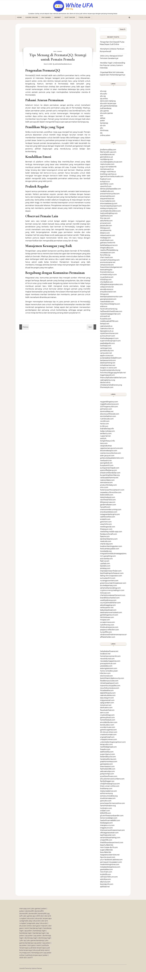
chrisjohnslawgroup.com (110, 784)
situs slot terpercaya (108, 103)
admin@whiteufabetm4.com (63, 64)
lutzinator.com (106, 808)
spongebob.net (106, 463)
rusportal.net (105, 436)
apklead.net (105, 887)
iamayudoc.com (106, 744)
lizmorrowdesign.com (108, 818)
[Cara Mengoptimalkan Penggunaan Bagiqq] (23, 327)
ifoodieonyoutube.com (109, 681)
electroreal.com (106, 676)
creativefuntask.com (108, 735)
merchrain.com (106, 872)
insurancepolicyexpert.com (111, 206)
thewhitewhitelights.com (110, 304)
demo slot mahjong (108, 101)
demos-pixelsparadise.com (110, 189)
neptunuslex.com (107, 164)
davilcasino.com (106, 708)
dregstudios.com (106, 248)
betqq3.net (104, 324)
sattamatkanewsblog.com (110, 588)
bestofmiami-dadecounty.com (112, 678)
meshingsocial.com (107, 527)
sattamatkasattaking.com (110, 838)
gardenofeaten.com (108, 505)
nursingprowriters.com (109, 581)
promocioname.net (107, 262)
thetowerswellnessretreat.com (112, 830)
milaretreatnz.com (107, 235)
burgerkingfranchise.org (110, 475)
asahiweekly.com (106, 752)
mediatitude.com (107, 191)
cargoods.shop (106, 446)
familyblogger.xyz (107, 781)
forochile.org (105, 255)
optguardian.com (107, 703)
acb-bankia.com (106, 559)
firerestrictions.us (107, 272)
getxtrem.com (106, 522)
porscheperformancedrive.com (112, 803)
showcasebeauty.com (108, 203)
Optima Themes (36, 968)
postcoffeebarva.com (108, 470)
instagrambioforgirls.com (110, 514)
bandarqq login (36, 928)
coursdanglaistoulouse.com (111, 162)
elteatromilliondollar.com (110, 473)
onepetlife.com (106, 840)
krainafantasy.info (107, 429)
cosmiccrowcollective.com (110, 453)
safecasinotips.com (107, 771)
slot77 (30, 958)
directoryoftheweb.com (109, 414)
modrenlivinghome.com (109, 864)
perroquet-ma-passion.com (111, 862)
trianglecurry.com (107, 825)
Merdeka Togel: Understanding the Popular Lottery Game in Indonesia (112, 65)
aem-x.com (104, 713)
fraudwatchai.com (107, 710)
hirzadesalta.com (107, 690)
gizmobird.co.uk (106, 157)
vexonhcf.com (105, 186)
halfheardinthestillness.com (111, 311)
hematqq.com (37, 953)
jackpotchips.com (107, 774)
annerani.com (105, 223)
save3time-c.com (106, 184)
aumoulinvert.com (107, 336)
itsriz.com (103, 443)
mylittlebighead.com (108, 747)
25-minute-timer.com (108, 732)
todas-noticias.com (107, 431)
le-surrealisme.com (107, 201)
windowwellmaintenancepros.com (114, 634)
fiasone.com (105, 536)
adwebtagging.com (108, 605)
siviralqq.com (105, 568)
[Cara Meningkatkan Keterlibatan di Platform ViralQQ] (91, 327)
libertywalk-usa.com (108, 152)
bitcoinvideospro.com (108, 451)
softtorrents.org (106, 793)
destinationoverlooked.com (111, 612)
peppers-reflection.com (109, 630)
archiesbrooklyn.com (108, 275)
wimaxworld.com (107, 265)
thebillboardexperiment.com (111, 842)
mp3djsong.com (106, 159)
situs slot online (25, 926)
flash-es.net (104, 561)
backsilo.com (105, 566)
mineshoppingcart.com (109, 683)
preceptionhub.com (108, 663)
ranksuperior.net (106, 607)
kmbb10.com (105, 519)
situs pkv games (106, 113)
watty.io (103, 438)
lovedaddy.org (106, 551)
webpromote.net (107, 287)
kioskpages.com (106, 823)
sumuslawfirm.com (107, 578)
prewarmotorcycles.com (109, 194)
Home (19, 17)
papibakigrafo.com (107, 343)
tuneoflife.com (106, 632)
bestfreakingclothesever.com (111, 573)
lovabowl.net (105, 654)
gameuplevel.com (107, 717)
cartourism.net (106, 353)
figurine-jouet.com (107, 857)
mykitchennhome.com (109, 333)
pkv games (104, 111)
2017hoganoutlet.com (109, 407)
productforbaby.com (108, 485)
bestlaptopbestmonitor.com (111, 297)
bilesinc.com (105, 233)
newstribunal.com (107, 659)
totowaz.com (105, 593)
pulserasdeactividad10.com (110, 358)
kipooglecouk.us (106, 331)
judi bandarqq (105, 108)
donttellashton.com (108, 416)
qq (101, 133)
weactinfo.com (106, 524)
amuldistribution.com (108, 722)
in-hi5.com (104, 426)
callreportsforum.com (109, 877)
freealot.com (105, 749)
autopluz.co (105, 181)
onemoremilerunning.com (110, 509)
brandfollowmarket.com (109, 598)
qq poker (28, 931)
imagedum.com (106, 828)
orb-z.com (104, 487)
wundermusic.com (107, 727)
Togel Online (84, 17)
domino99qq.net (106, 411)
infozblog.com (105, 279)
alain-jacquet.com (107, 456)
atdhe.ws (103, 306)
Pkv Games (46, 17)
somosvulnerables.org (109, 796)
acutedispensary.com (108, 585)
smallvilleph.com (106, 240)
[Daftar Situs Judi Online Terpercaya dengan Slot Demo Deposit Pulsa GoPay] (73, 7)
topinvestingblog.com (108, 213)
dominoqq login (31, 938)
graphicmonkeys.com (108, 761)
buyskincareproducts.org (110, 370)
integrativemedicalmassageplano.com (115, 554)
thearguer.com (106, 529)
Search (122, 29)
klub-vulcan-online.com (109, 786)
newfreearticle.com (108, 500)
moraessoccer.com (107, 252)
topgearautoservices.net (109, 855)
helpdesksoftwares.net (109, 651)
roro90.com (104, 421)
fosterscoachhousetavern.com (112, 490)
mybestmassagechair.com (110, 314)
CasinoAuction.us (107, 328)
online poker (105, 135)
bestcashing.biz (106, 270)
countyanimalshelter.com (110, 603)
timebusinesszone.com (109, 627)
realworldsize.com (107, 480)
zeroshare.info (105, 230)
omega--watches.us (108, 172)
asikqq (102, 118)
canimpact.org (106, 348)
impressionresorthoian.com (110, 571)
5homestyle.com (106, 387)
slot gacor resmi (34, 945)
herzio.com (104, 424)
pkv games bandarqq (108, 106)
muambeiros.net (106, 277)
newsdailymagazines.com (110, 661)
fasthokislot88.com (107, 769)
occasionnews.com (107, 622)
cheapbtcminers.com (108, 739)
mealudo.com (105, 541)
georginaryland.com (108, 299)
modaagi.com (105, 238)
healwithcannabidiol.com (110, 820)
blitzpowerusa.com (107, 502)
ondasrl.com (105, 811)
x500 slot (39, 916)
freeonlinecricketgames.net (111, 267)
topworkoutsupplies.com (110, 686)
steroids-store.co (106, 289)
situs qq (103, 91)
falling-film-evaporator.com (111, 576)
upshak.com (105, 563)
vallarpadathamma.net (109, 478)
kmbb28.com (105, 874)
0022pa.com (105, 228)
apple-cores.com (106, 355)
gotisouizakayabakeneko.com (112, 458)
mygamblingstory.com (109, 402)
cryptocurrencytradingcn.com (112, 590)
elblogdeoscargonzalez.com (111, 284)
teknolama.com (106, 482)
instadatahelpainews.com (110, 867)
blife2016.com (105, 813)
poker (102, 121)
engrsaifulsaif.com (107, 737)
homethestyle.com (107, 720)
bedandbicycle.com (108, 757)
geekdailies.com (106, 869)
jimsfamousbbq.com (108, 150)
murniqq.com (24, 953)
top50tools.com (106, 216)
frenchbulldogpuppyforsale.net (113, 373)
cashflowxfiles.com (107, 517)
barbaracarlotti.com (108, 360)
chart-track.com (106, 257)
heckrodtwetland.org (108, 309)
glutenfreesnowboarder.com (111, 815)
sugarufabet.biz (106, 850)
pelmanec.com (106, 409)
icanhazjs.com (105, 346)
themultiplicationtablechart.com (113, 377)
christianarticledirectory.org (111, 385)
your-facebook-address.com (111, 860)
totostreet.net (105, 705)
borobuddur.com (107, 725)
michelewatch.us (107, 169)
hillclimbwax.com (107, 617)
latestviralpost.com (107, 497)
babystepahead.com (108, 610)
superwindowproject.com (110, 341)
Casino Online (31, 17)
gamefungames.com (108, 730)
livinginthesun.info (107, 441)
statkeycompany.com (108, 208)
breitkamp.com (106, 788)
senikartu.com (105, 433)
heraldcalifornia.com (108, 759)
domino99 (29, 911)
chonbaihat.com (106, 282)
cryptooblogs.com (107, 715)
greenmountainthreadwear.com (113, 583)
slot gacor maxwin (40, 926)
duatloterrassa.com (107, 798)
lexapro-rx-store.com (108, 368)
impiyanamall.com (107, 700)
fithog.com (104, 294)
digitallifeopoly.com (108, 693)
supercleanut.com (107, 754)
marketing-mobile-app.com (111, 532)
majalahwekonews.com (109, 404)
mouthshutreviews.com (109, 688)
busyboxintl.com (106, 465)
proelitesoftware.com (108, 776)
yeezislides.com (106, 666)
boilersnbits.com (106, 495)
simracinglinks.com (107, 196)
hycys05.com (105, 507)
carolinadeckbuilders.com (110, 211)
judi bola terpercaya (37, 948)
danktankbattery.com (108, 539)
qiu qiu (103, 125)
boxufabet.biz (105, 852)
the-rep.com (105, 218)
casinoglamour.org (107, 380)
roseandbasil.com (107, 302)
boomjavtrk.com (106, 884)
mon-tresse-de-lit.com (109, 847)
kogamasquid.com (107, 375)
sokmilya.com (105, 879)
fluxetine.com (105, 319)
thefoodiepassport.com (109, 338)
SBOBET (57, 17)
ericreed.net (105, 316)
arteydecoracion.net (108, 292)
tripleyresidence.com (108, 791)
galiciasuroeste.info (107, 243)
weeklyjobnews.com (108, 600)
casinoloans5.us (106, 326)
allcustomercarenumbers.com (112, 779)
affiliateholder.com (107, 637)
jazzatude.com (106, 225)
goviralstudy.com (107, 350)
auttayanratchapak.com (109, 468)
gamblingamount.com (109, 615)
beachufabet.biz (106, 845)
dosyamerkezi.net (107, 199)
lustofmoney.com (107, 625)
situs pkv (103, 94)
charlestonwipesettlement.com (112, 595)
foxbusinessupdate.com (109, 549)
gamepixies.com (106, 764)
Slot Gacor (70, 17)
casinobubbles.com (107, 695)
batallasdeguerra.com (109, 245)
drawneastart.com (107, 766)
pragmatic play (26, 921)
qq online (104, 98)
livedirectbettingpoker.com (111, 546)
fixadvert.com (105, 179)
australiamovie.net (107, 154)
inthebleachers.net (107, 365)
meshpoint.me (106, 460)
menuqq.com (24, 908)
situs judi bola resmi (41, 950)
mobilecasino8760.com (109, 321)
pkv (101, 128)
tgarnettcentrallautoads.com (111, 176)
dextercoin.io (105, 382)
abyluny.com (105, 882)
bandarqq (104, 123)
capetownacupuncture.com (111, 448)
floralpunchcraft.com (108, 534)
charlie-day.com (106, 544)
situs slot (30, 918)
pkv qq (103, 96)
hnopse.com (105, 620)
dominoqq (104, 130)
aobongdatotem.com (108, 668)
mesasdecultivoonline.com (110, 492)
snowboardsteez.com (108, 512)
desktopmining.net (107, 363)
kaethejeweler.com (108, 835)
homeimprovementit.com (110, 656)
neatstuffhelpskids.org (109, 250)
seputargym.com (107, 698)
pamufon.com (105, 801)
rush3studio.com (107, 419)
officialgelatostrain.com (109, 833)
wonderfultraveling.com (109, 260)
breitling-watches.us (108, 174)
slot (101, 116)
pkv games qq (29, 916)
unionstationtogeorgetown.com (113, 742)
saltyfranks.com (106, 221)
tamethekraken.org (108, 806)
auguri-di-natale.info (108, 167)
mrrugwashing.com (108, 556)
